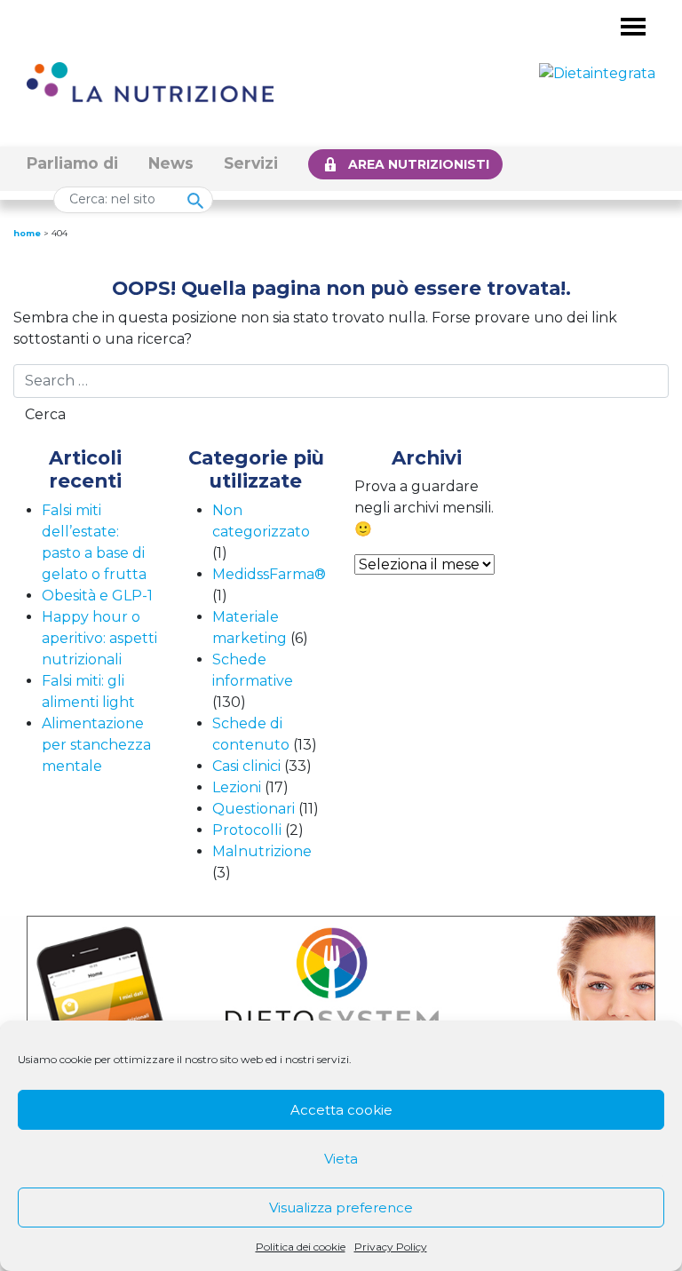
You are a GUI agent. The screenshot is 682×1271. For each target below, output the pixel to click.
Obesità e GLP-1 (97, 595)
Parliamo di (72, 163)
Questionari (253, 808)
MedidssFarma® (269, 574)
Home (27, 233)
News (171, 163)
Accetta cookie (341, 1109)
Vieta (341, 1158)
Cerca (45, 414)
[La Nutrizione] (150, 81)
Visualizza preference (341, 1207)
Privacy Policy (390, 1246)
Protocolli (247, 830)
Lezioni (236, 787)
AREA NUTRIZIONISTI (418, 164)
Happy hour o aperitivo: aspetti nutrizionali (99, 638)
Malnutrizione (262, 851)
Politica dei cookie (300, 1246)
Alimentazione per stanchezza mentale (96, 745)
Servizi (251, 163)
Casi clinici (246, 766)
